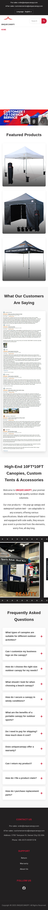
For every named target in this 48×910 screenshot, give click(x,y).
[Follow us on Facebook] (24, 888)
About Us (24, 869)
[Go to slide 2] (24, 120)
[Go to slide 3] (27, 120)
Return (24, 858)
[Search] (44, 21)
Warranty (24, 863)
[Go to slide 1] (20, 120)
